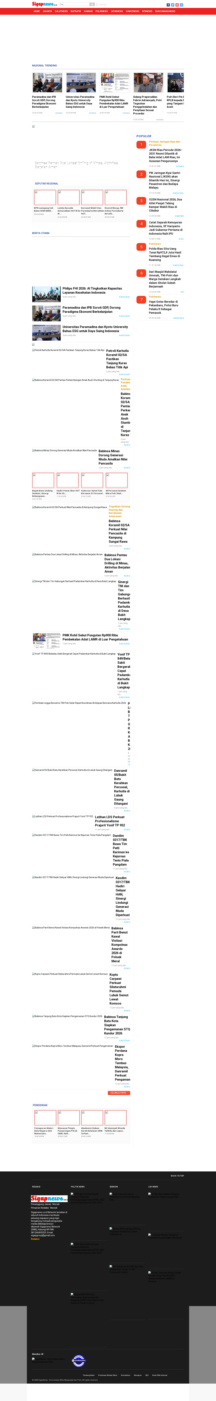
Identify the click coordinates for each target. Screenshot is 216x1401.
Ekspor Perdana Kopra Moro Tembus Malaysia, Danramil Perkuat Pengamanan (124, 1063)
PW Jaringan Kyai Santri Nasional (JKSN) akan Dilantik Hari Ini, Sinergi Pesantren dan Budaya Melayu (164, 180)
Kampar (179, 216)
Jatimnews (117, 11)
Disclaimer (125, 1375)
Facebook (172, 1375)
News (127, 445)
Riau (181, 239)
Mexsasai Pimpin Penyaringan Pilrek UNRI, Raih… (67, 1131)
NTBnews (147, 11)
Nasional (59, 113)
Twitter (175, 1375)
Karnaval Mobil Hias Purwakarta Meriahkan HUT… (92, 211)
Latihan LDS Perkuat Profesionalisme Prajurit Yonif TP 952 (110, 821)
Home (37, 11)
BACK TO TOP (177, 1176)
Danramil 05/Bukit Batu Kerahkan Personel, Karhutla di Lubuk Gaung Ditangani (122, 787)
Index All (102, 4)
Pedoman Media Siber (107, 1375)
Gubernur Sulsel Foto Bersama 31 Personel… (92, 492)
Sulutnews (61, 11)
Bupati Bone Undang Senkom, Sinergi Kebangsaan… (42, 493)
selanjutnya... (119, 1093)
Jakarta (47, 11)
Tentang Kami (88, 1375)
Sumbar (88, 11)
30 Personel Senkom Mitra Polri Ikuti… (116, 492)
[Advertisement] (108, 40)
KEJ (146, 1375)
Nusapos (138, 1375)
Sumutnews (132, 11)
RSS (182, 1375)
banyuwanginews (165, 11)
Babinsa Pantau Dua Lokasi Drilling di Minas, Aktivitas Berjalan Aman (76, 165)
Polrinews (102, 11)
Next (126, 148)
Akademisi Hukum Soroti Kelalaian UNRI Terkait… (91, 1131)
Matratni (76, 11)
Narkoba (178, 318)
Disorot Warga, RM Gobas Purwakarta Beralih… (114, 211)
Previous (35, 148)
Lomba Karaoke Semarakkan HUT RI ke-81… (69, 211)
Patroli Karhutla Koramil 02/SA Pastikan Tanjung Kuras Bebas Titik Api (117, 359)
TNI (182, 292)
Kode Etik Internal (159, 1375)
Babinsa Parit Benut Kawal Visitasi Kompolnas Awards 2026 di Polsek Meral (119, 944)
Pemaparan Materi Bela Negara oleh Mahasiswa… (43, 1131)
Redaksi (35, 1239)
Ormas (180, 166)
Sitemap (179, 1375)
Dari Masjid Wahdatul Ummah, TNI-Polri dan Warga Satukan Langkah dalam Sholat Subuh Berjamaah (165, 279)
